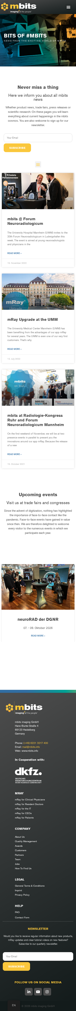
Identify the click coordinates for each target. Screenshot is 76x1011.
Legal (19, 879)
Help (19, 906)
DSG (38, 619)
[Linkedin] (29, 992)
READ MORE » (38, 635)
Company (22, 828)
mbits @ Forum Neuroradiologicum (25, 221)
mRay (19, 793)
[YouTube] (38, 992)
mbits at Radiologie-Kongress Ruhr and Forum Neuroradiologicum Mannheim (35, 420)
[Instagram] (47, 992)
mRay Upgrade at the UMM (32, 319)
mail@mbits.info (31, 746)
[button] (68, 7)
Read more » (14, 253)
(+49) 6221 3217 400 (35, 742)
